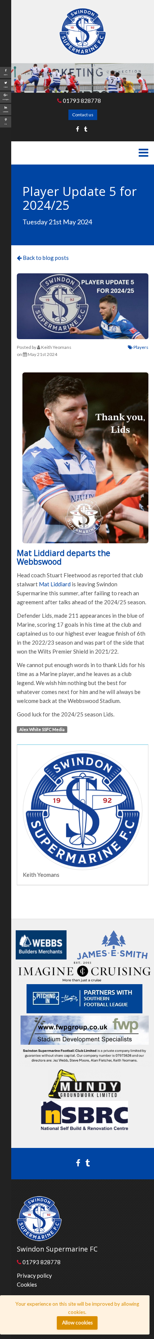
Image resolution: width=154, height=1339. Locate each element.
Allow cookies (77, 1323)
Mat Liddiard (55, 584)
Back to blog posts (45, 257)
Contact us (82, 114)
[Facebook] (77, 129)
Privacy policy (34, 1275)
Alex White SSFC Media (42, 729)
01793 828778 (81, 100)
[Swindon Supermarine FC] (82, 31)
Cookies (27, 1284)
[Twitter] (85, 129)
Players (140, 347)
